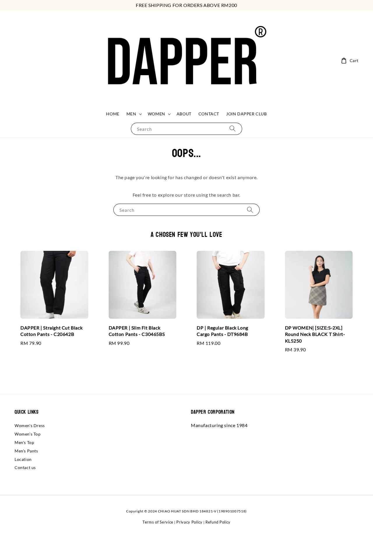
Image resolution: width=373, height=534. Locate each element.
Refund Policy (218, 522)
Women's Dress (30, 425)
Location (23, 459)
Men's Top (24, 442)
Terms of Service (157, 522)
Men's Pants (26, 450)
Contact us (25, 467)
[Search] (232, 128)
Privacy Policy (189, 522)
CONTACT (208, 113)
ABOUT (184, 113)
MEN (131, 113)
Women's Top (28, 433)
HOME (112, 113)
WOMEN (156, 113)
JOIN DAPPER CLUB (246, 113)
